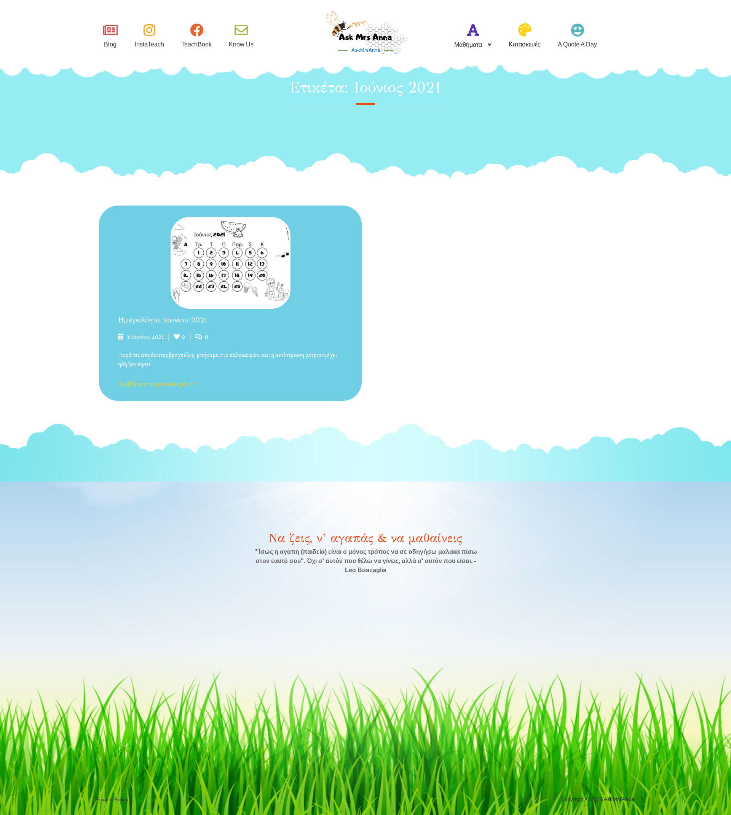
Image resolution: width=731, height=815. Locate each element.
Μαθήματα (468, 44)
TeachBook (196, 44)
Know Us (241, 44)
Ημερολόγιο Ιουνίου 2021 (162, 320)
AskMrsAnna (365, 50)
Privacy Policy (111, 799)
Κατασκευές (525, 44)
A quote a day (577, 44)
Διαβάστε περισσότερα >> (157, 384)
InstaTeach (149, 44)
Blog (110, 44)
